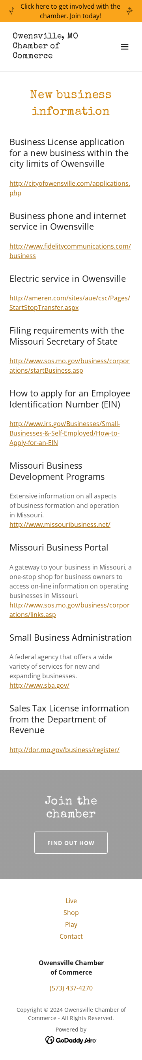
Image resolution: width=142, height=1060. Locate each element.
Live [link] (71, 900)
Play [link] (71, 924)
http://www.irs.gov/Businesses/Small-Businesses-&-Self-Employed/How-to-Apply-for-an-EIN (64, 433)
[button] (125, 47)
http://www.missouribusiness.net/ (59, 524)
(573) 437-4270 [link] (71, 988)
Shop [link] (71, 912)
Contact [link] (71, 936)
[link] (52, 55)
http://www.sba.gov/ (39, 685)
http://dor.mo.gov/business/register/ (64, 749)
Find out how (71, 843)
